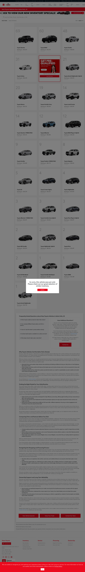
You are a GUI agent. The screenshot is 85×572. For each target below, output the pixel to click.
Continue (42, 289)
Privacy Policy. (58, 566)
